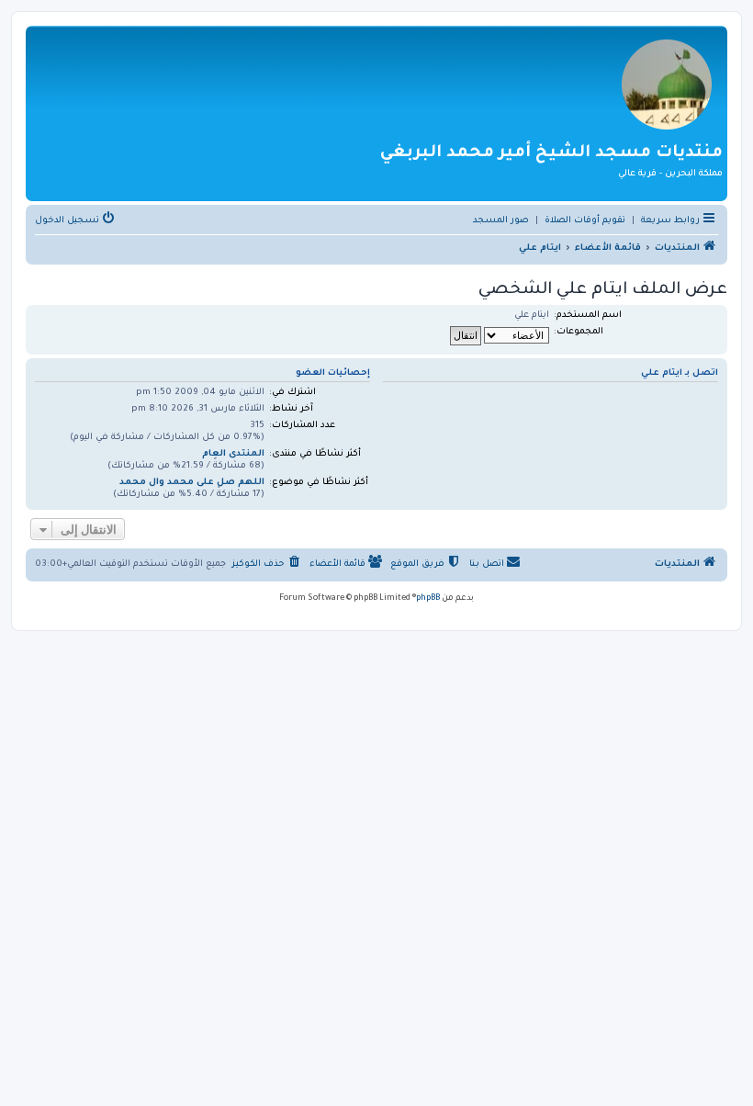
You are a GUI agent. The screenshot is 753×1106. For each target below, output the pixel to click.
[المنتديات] (666, 83)
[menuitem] (585, 221)
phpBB (428, 599)
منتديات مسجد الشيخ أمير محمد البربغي (551, 153)
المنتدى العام (233, 454)
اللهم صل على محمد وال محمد (191, 483)
